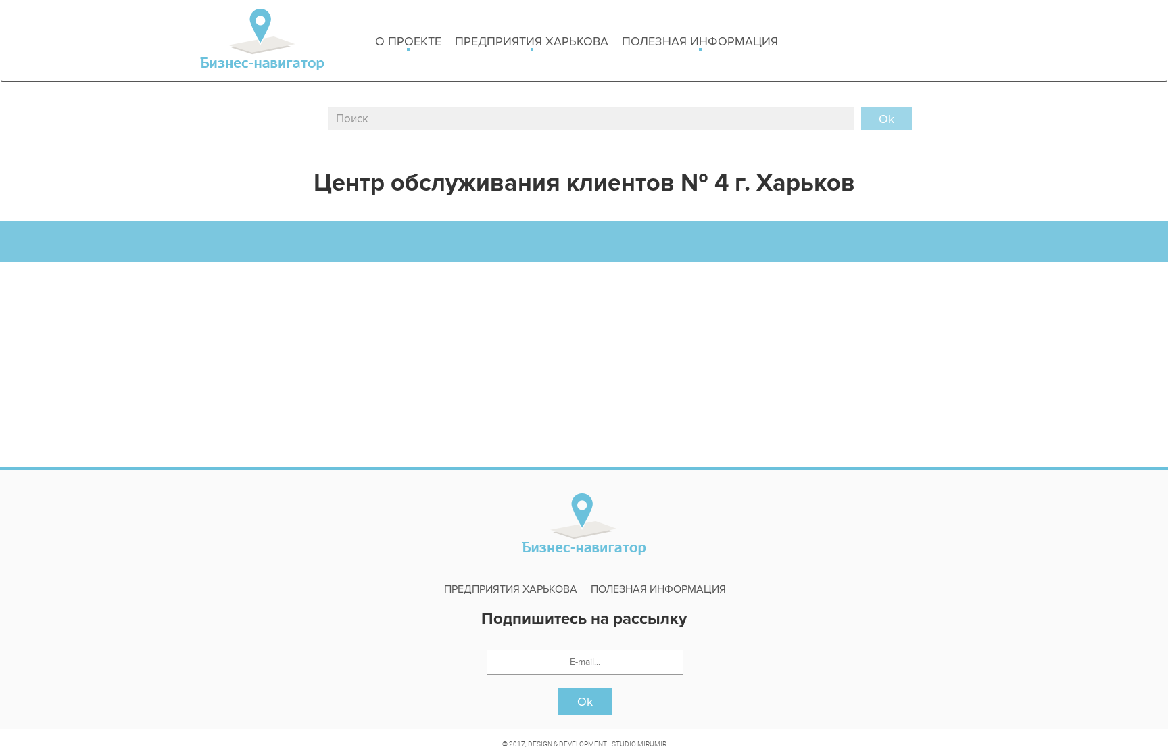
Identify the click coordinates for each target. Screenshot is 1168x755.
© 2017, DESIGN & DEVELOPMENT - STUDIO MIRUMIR (584, 743)
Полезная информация (700, 41)
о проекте (408, 41)
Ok (585, 701)
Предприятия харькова (531, 41)
